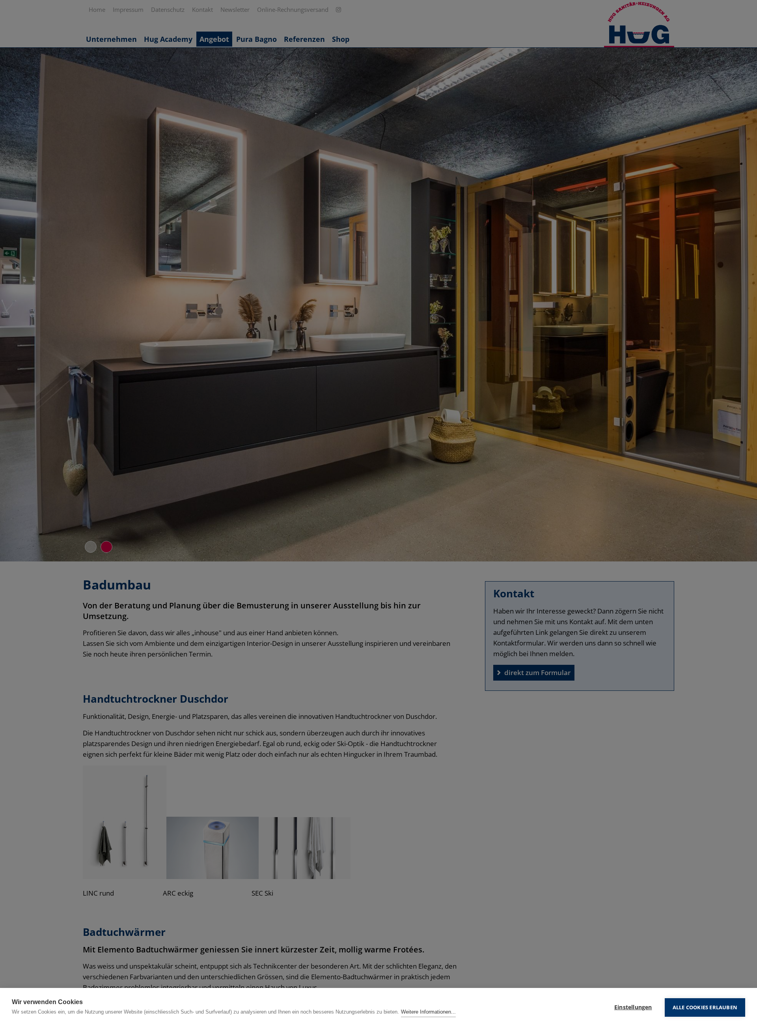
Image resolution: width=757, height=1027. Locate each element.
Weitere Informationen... (428, 1012)
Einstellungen (633, 1007)
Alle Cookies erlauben (705, 1007)
